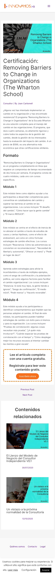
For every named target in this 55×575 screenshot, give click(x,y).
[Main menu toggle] (49, 6)
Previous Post (27, 390)
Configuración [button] (29, 569)
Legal (42, 546)
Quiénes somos (17, 546)
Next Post (27, 395)
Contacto (32, 546)
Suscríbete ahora (27, 376)
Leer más (13, 569)
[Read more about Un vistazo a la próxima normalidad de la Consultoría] (27, 490)
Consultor (8, 103)
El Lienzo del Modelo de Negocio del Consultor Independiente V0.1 (22, 458)
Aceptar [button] (46, 570)
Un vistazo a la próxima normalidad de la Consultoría (25, 511)
